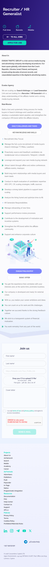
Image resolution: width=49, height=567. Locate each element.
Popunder (7, 483)
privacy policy (29, 411)
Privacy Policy (9, 515)
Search (6, 461)
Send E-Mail (24, 432)
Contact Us (8, 504)
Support (7, 507)
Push (5, 480)
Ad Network (8, 458)
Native (6, 488)
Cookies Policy (9, 521)
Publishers (7, 477)
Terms (6, 518)
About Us (7, 455)
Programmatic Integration (13, 491)
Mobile (6, 463)
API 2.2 (6, 510)
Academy (7, 466)
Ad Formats (8, 472)
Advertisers (8, 474)
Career (6, 469)
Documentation (9, 496)
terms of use (17, 411)
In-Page (7, 485)
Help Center (8, 502)
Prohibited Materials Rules (13, 524)
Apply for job (15, 43)
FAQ (5, 499)
